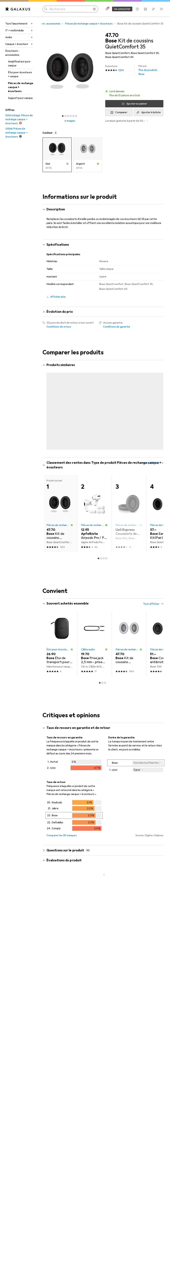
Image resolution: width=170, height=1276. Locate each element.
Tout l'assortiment (16, 23)
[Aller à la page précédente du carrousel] (48, 405)
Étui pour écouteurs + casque (20, 74)
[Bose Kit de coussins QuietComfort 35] (129, 405)
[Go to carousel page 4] (104, 444)
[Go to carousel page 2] (98, 444)
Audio (8, 37)
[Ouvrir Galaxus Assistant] (137, 9)
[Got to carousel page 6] (76, 116)
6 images (70, 121)
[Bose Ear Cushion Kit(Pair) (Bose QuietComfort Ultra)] (94, 405)
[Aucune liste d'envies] (153, 9)
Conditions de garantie (116, 326)
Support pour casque (20, 98)
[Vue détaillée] (74, 760)
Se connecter (122, 9)
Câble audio (88, 644)
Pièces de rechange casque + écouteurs (20, 87)
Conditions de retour (58, 326)
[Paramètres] (107, 9)
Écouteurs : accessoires (12, 53)
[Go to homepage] (17, 8)
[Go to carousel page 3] (101, 444)
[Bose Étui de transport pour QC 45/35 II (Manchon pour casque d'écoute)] (59, 638)
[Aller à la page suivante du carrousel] (157, 405)
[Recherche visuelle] (94, 9)
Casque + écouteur (16, 44)
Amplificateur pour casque (19, 63)
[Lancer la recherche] (45, 9)
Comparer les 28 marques (61, 830)
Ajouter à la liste (151, 112)
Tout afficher (151, 458)
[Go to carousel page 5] (106, 444)
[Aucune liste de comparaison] (145, 9)
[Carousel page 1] (96, 444)
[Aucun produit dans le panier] (161, 9)
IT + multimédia (14, 30)
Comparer (121, 112)
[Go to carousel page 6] (109, 444)
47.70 (112, 35)
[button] (134, 93)
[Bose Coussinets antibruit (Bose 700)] (59, 405)
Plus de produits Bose (147, 70)
